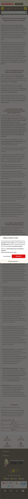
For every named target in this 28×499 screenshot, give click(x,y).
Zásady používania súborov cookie (8, 252)
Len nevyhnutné (6, 256)
